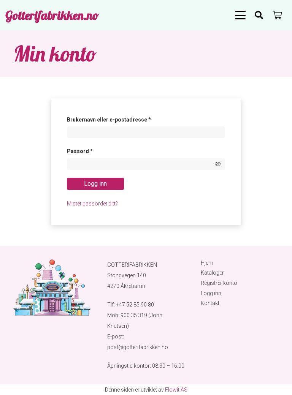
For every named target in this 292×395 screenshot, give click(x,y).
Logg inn (95, 183)
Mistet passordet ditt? (92, 204)
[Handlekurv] (277, 15)
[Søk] (259, 15)
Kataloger (212, 273)
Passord (90, 151)
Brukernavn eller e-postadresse (119, 119)
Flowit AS (176, 390)
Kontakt (210, 303)
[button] (240, 15)
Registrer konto (219, 283)
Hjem (207, 263)
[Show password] (218, 163)
